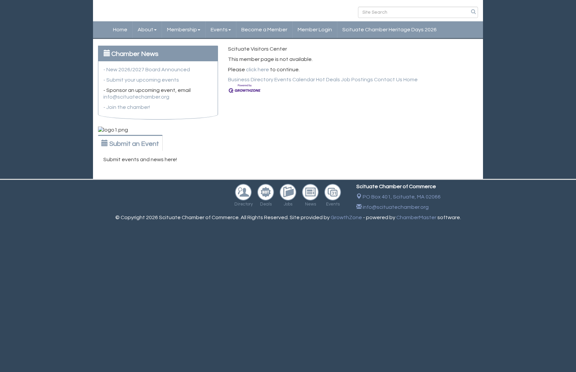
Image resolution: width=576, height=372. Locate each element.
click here (257, 69)
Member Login (315, 29)
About (145, 29)
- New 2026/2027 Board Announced (146, 69)
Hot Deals (328, 79)
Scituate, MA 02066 (402, 196)
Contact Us (388, 79)
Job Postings (357, 79)
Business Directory (250, 79)
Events (219, 29)
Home (120, 29)
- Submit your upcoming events (141, 80)
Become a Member (264, 29)
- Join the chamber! (126, 107)
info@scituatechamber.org (136, 97)
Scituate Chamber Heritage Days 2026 (389, 29)
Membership (182, 29)
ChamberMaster (416, 217)
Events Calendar (294, 79)
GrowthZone (346, 217)
